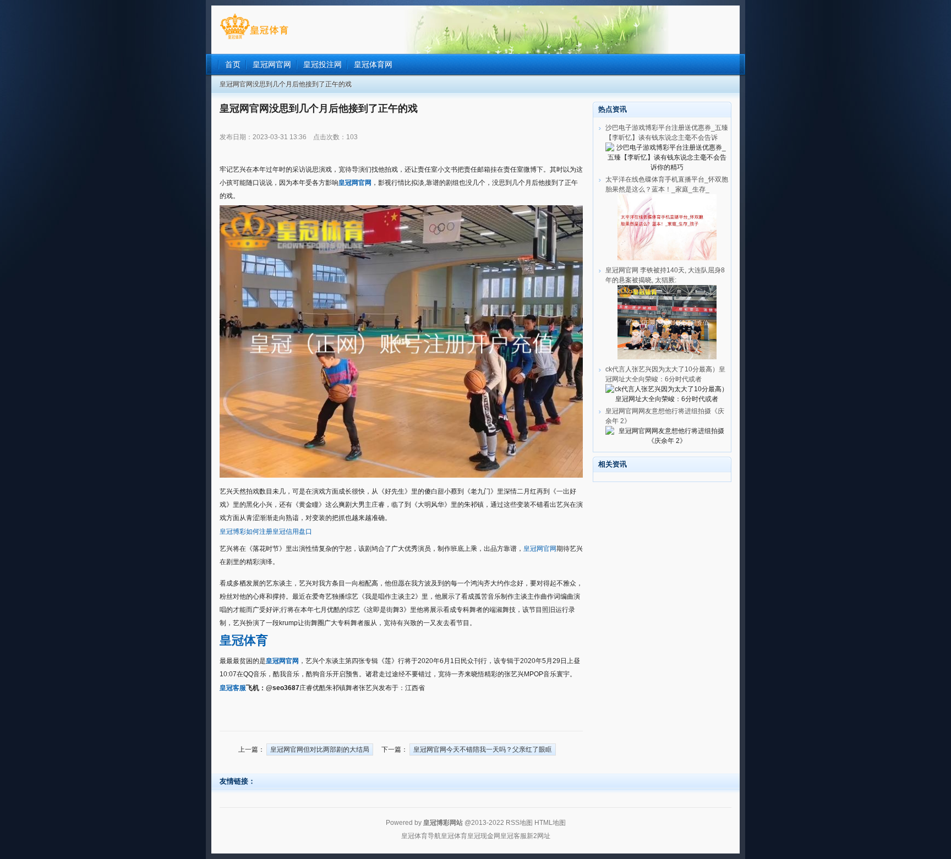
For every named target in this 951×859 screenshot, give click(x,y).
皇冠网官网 (539, 548)
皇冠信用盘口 (292, 531)
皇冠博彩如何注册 (246, 531)
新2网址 (538, 836)
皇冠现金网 (483, 836)
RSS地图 (519, 823)
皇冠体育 (454, 836)
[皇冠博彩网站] (254, 39)
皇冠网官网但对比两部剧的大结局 (319, 749)
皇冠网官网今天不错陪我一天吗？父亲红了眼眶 (482, 749)
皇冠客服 (513, 836)
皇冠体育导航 (421, 836)
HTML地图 (550, 823)
